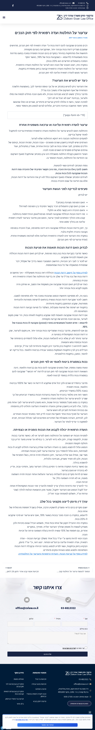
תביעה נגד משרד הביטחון (15, 699)
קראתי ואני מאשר (48, 725)
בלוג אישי (20, 703)
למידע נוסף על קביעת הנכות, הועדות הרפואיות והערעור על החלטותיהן (53, 553)
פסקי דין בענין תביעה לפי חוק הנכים (15, 685)
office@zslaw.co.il (26, 608)
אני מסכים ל (74, 648)
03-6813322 (68, 608)
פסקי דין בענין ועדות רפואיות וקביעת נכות (14, 692)
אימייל (58, 619)
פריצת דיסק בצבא (39, 701)
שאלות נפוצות (19, 679)
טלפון (31, 619)
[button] (4, 17)
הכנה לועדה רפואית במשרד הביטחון (36, 695)
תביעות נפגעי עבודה (39, 684)
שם (86, 619)
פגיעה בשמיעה (40, 689)
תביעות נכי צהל (40, 679)
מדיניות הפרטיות (69, 648)
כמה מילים (84, 629)
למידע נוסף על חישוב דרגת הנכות (70, 272)
